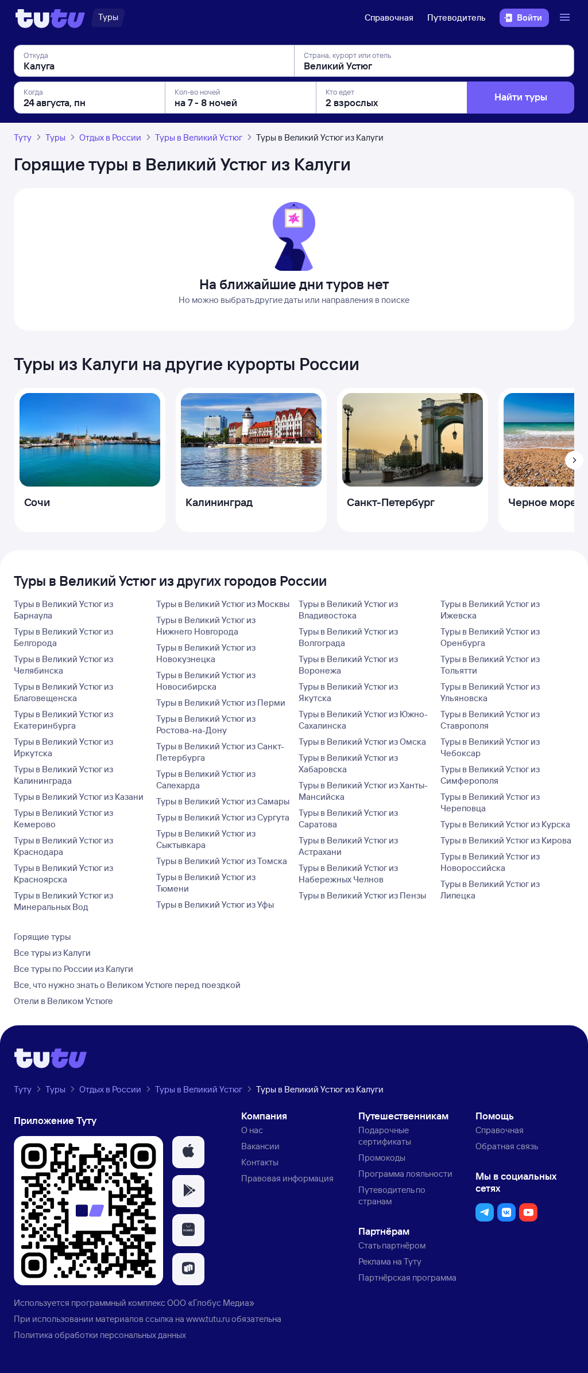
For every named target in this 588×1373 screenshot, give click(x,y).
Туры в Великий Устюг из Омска (362, 741)
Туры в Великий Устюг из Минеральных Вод (63, 901)
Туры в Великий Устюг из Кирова (505, 840)
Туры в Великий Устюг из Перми (220, 702)
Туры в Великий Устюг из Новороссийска (490, 862)
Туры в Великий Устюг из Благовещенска (63, 692)
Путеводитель (456, 17)
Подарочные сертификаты (384, 1136)
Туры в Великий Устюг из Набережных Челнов (348, 873)
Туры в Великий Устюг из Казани (79, 796)
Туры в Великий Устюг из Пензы (362, 895)
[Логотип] (50, 18)
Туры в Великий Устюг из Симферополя (490, 775)
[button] (188, 1152)
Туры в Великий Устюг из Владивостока (348, 609)
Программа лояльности (405, 1173)
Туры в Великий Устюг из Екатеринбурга (63, 720)
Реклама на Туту (389, 1261)
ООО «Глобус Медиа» (210, 1302)
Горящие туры (42, 936)
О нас (252, 1130)
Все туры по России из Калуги (73, 968)
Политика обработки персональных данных (100, 1334)
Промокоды (381, 1157)
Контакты (259, 1162)
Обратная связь (506, 1146)
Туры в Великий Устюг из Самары (222, 801)
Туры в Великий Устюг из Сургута (222, 817)
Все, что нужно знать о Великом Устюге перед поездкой (127, 984)
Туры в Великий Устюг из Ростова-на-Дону (206, 724)
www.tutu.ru (208, 1318)
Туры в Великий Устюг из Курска (505, 824)
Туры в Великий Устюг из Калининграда (63, 775)
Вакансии (260, 1146)
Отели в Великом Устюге (63, 1000)
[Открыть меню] (566, 18)
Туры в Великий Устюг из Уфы (215, 904)
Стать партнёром (391, 1245)
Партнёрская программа (407, 1277)
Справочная (389, 17)
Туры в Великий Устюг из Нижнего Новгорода (206, 625)
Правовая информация (287, 1178)
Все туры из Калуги (52, 952)
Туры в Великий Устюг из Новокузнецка (206, 653)
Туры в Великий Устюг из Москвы (222, 603)
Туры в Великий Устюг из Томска (221, 860)
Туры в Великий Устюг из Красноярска (63, 873)
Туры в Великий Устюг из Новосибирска (206, 681)
